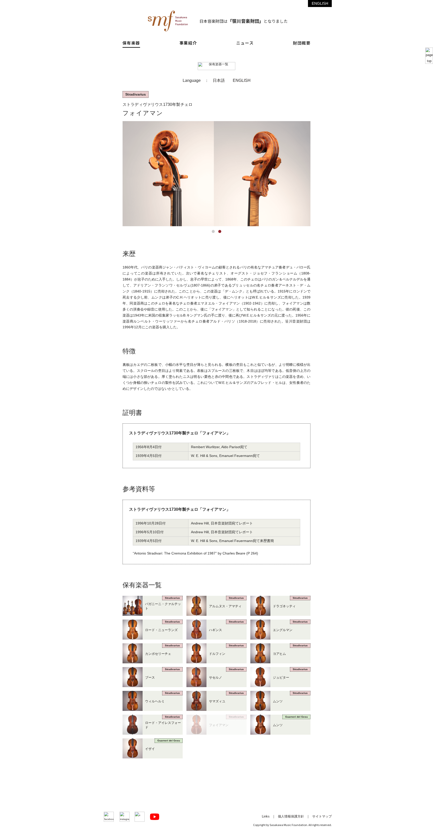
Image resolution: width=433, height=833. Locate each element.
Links (266, 816)
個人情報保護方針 (291, 816)
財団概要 (301, 43)
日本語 (219, 80)
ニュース (245, 43)
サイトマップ (322, 816)
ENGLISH (320, 3)
